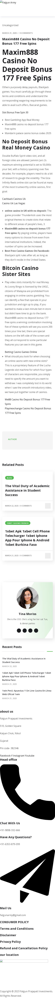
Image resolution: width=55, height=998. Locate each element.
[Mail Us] (27, 904)
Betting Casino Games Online (21, 352)
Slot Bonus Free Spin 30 (15, 112)
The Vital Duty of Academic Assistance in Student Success (27, 490)
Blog (9, 478)
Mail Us (5, 908)
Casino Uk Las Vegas (13, 203)
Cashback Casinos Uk (14, 198)
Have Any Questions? (16, 837)
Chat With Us (10, 823)
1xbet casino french (18, 523)
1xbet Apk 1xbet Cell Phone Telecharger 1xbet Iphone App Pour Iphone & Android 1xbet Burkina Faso (27, 538)
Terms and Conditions (17, 929)
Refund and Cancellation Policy (24, 948)
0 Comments (26, 33)
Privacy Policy (10, 942)
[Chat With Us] (27, 819)
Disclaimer (8, 935)
